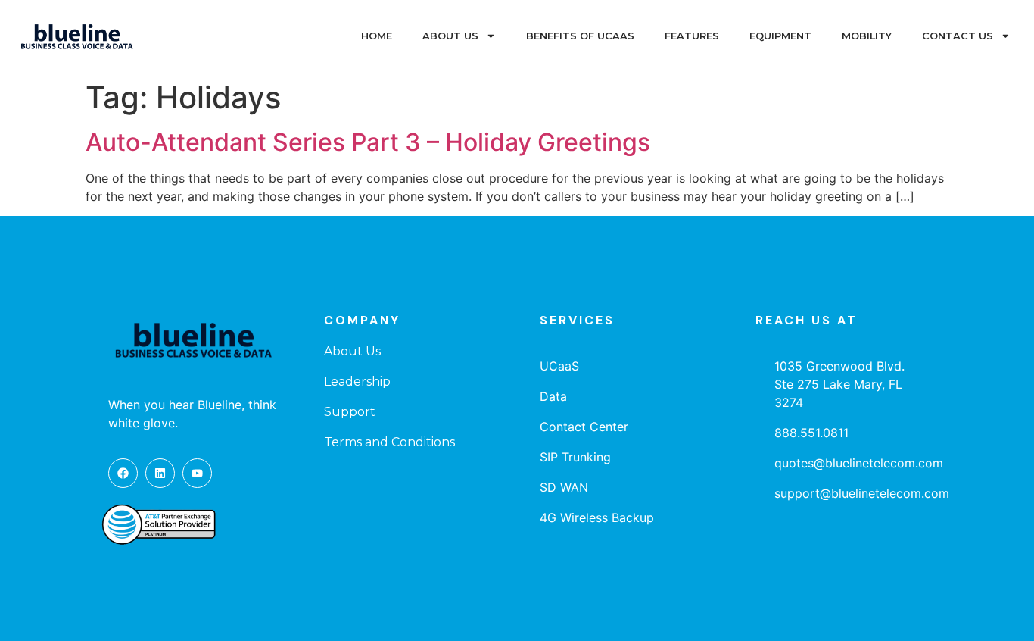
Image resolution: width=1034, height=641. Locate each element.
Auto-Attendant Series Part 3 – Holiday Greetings (368, 142)
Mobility (867, 36)
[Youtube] (197, 473)
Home (376, 36)
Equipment (780, 36)
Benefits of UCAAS (580, 36)
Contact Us (957, 36)
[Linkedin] (160, 473)
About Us (450, 36)
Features (692, 36)
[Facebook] (123, 473)
